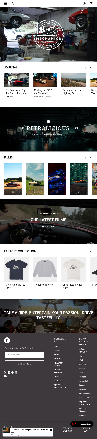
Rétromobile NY (85, 393)
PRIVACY (57, 377)
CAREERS (58, 381)
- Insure (82, 369)
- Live (81, 373)
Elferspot (83, 415)
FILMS (56, 346)
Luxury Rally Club (86, 398)
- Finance (82, 364)
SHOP (56, 355)
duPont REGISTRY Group (9, 429)
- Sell (81, 360)
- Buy (81, 356)
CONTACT (58, 359)
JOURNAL (58, 350)
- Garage (82, 377)
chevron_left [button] (85, 67)
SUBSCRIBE (24, 364)
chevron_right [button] (90, 67)
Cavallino (82, 389)
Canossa (82, 385)
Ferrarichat (83, 381)
